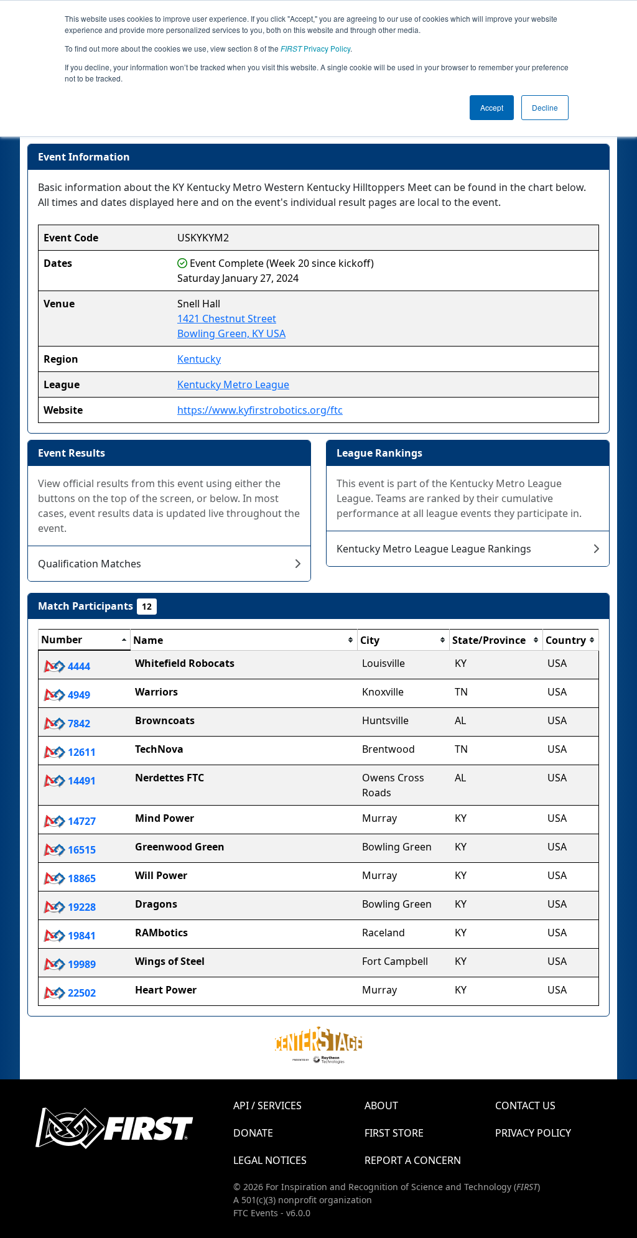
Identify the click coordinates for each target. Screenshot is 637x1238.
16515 (80, 850)
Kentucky (199, 359)
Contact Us (525, 1105)
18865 (80, 878)
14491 (80, 781)
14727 (80, 821)
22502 (80, 993)
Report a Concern (413, 1160)
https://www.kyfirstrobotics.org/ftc (260, 410)
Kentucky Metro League (233, 384)
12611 (80, 752)
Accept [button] (491, 107)
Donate (253, 1133)
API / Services (267, 1105)
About (381, 1105)
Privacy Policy (315, 48)
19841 (80, 935)
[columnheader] (85, 640)
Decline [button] (545, 107)
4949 (77, 695)
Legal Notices (270, 1160)
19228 (80, 907)
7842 (77, 723)
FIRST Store (394, 1133)
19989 (80, 964)
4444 (77, 666)
